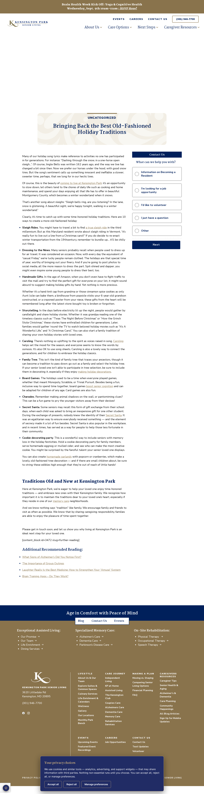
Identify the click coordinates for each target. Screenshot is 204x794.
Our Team (27, 641)
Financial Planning (142, 690)
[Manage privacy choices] (6, 788)
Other (145, 231)
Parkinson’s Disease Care (94, 645)
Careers (136, 19)
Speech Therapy (148, 645)
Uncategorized (102, 118)
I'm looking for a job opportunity (153, 190)
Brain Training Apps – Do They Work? (45, 576)
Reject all (71, 784)
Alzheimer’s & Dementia (168, 695)
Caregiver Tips (168, 680)
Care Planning (168, 701)
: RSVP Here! (127, 8)
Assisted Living (113, 690)
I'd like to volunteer (153, 205)
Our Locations (86, 715)
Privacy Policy (32, 778)
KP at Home (112, 686)
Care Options (118, 27)
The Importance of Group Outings (43, 563)
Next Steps (146, 27)
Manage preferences (96, 784)
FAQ (134, 695)
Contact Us (157, 19)
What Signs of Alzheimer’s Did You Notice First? (51, 557)
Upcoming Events (88, 742)
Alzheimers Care (114, 707)
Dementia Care (88, 641)
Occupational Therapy (151, 641)
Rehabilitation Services (113, 723)
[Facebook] (23, 713)
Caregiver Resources (180, 27)
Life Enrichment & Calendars (88, 700)
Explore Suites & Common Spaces (87, 687)
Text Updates (140, 746)
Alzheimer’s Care (89, 636)
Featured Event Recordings (87, 748)
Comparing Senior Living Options (142, 684)
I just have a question (154, 218)
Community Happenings (166, 707)
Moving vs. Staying (142, 678)
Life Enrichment (30, 645)
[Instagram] (28, 713)
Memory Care (112, 716)
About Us (91, 27)
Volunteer (138, 751)
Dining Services (30, 649)
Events (119, 19)
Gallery (82, 711)
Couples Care (113, 703)
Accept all (53, 784)
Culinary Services (87, 693)
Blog (81, 621)
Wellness (83, 706)
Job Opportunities (115, 742)
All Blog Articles (169, 713)
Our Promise (28, 636)
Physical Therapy (149, 636)
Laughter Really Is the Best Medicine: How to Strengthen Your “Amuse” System (71, 570)
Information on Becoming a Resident (158, 173)
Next (156, 244)
